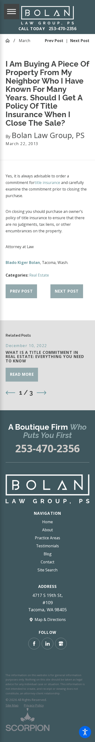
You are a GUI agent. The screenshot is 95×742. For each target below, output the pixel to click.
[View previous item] (10, 392)
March (24, 40)
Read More (22, 374)
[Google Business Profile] (61, 643)
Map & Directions (50, 619)
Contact (47, 562)
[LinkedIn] (47, 643)
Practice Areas (47, 538)
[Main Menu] (11, 11)
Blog (48, 554)
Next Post (67, 291)
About (47, 529)
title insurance (47, 182)
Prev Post (21, 291)
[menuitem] (47, 522)
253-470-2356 (62, 28)
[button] (85, 732)
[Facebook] (34, 643)
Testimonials (47, 546)
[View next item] (41, 392)
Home (47, 521)
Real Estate (39, 275)
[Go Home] (9, 41)
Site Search (47, 570)
